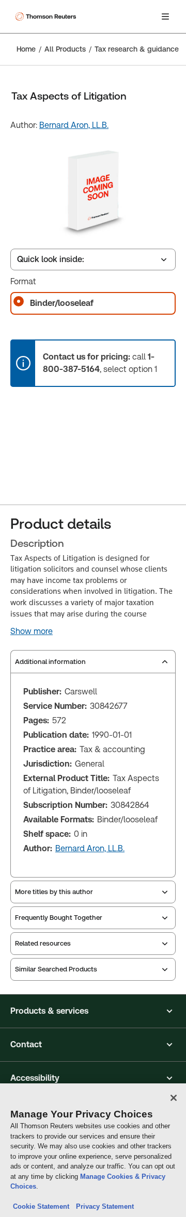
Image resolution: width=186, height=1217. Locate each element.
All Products (65, 49)
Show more (31, 631)
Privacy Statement (103, 1206)
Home (26, 49)
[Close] (173, 1097)
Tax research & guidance (137, 49)
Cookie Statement (41, 1206)
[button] (93, 1011)
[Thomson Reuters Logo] (47, 16)
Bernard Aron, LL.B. (74, 125)
